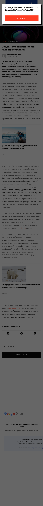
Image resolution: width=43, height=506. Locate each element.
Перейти (21, 18)
